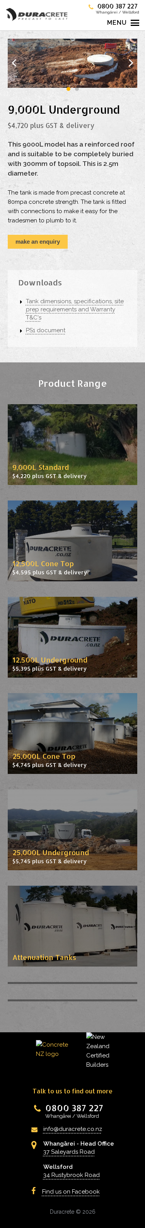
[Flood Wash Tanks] (72, 983)
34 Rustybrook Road (71, 1175)
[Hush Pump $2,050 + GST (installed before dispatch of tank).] (72, 1000)
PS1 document (45, 330)
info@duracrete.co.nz (72, 1129)
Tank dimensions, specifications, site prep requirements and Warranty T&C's (75, 309)
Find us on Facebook (71, 1191)
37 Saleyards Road (69, 1151)
